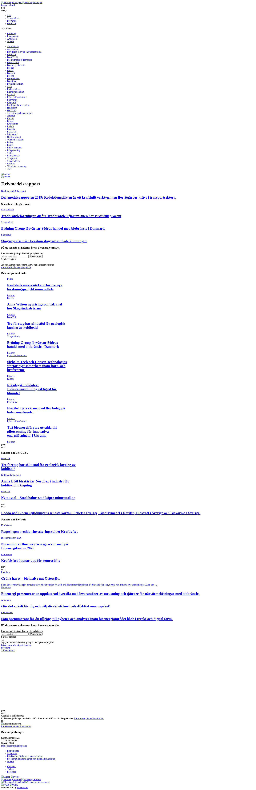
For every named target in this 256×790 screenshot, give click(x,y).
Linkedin (11, 766)
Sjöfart (10, 153)
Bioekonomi (13, 62)
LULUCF (12, 131)
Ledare (10, 126)
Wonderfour (22, 787)
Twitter (10, 769)
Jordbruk (11, 115)
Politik (10, 145)
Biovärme (11, 21)
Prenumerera (13, 36)
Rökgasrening (13, 150)
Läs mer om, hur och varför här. (89, 718)
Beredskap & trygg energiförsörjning (24, 52)
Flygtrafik (11, 102)
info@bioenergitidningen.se (14, 745)
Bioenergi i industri (16, 65)
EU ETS (11, 94)
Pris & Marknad (14, 147)
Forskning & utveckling (18, 105)
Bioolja (10, 76)
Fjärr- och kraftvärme (17, 97)
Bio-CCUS (12, 57)
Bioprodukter (13, 78)
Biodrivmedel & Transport (19, 60)
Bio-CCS (11, 23)
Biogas (10, 68)
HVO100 (11, 110)
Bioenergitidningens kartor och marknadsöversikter (31, 758)
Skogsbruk (12, 158)
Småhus (11, 163)
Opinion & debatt (15, 139)
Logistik (11, 129)
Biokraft (11, 73)
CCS (9, 86)
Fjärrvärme (12, 99)
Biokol (10, 70)
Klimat (10, 121)
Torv (9, 169)
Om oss (10, 41)
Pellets (10, 142)
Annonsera (12, 39)
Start (9, 15)
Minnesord (12, 134)
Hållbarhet (12, 107)
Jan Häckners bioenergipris (19, 113)
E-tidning (11, 33)
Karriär (10, 118)
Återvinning (12, 49)
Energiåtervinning (15, 91)
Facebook (11, 771)
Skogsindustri (13, 161)
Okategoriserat (14, 137)
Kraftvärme (12, 123)
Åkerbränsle (13, 46)
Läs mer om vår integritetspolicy (16, 267)
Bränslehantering (15, 84)
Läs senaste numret (10, 726)
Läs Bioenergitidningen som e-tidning (24, 756)
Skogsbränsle (13, 18)
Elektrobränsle (14, 89)
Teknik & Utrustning (17, 166)
